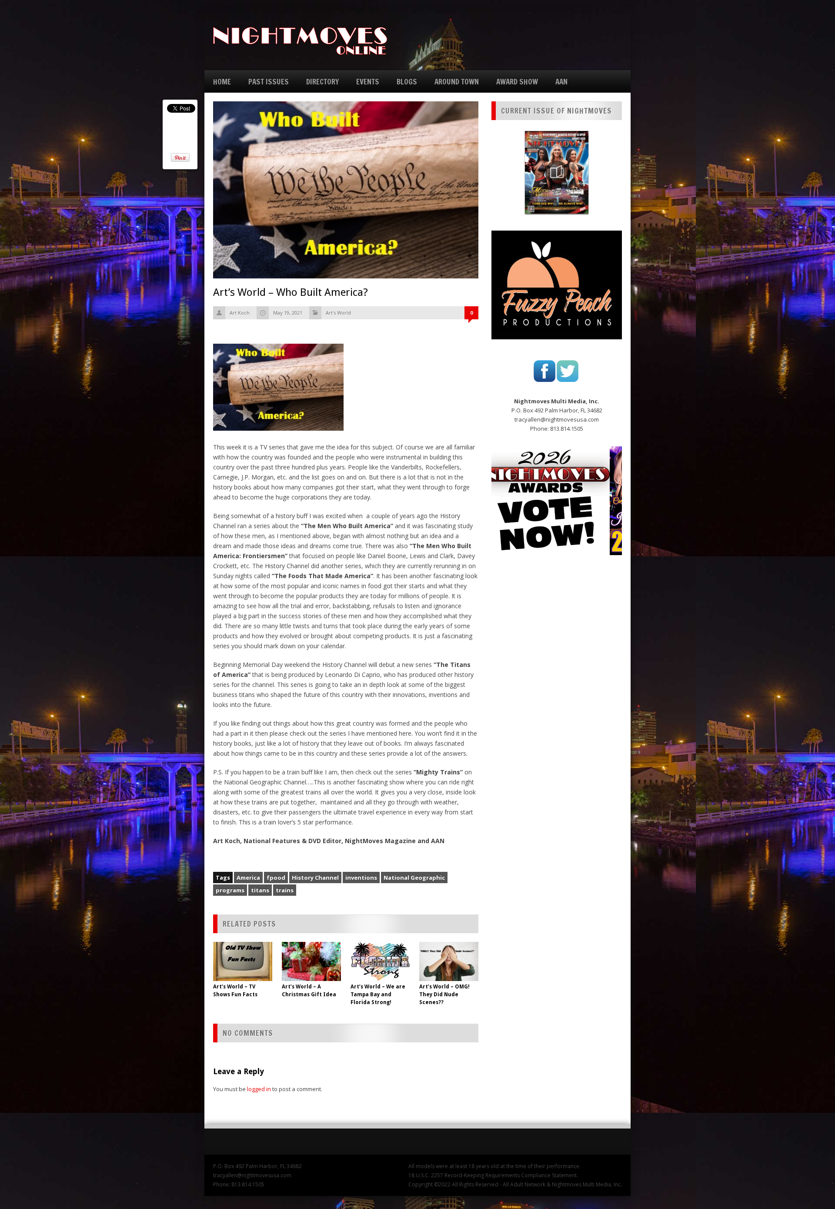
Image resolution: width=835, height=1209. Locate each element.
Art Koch (240, 312)
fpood (276, 877)
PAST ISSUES (268, 81)
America (248, 877)
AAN (561, 81)
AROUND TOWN (456, 81)
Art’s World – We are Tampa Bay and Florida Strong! (378, 994)
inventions (361, 877)
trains (285, 890)
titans (260, 890)
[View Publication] (556, 172)
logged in (259, 1089)
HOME (222, 81)
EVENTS (367, 81)
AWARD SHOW (517, 81)
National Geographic (414, 877)
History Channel (315, 877)
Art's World (338, 312)
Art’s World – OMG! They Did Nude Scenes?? (444, 994)
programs (230, 890)
